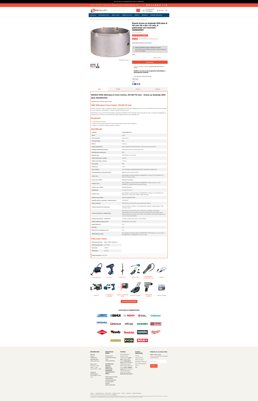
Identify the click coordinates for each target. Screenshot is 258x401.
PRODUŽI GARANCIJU (156, 15)
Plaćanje (118, 89)
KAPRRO (107, 383)
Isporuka (138, 89)
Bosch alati (135, 79)
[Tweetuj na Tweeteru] (135, 84)
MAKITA (111, 376)
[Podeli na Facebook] (133, 84)
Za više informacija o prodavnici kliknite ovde (142, 76)
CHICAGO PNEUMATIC (110, 380)
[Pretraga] (138, 10)
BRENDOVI (145, 15)
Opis (99, 89)
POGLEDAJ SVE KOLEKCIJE (129, 301)
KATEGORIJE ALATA (103, 15)
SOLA (106, 381)
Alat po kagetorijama (110, 360)
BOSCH (139, 32)
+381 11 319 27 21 (94, 361)
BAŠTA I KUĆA (116, 15)
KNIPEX (107, 385)
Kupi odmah (149, 62)
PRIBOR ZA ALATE (127, 15)
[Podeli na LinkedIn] (137, 84)
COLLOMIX (110, 381)
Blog (137, 5)
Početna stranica (109, 356)
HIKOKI (107, 378)
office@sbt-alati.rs (94, 359)
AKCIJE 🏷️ (93, 15)
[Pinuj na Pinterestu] (139, 84)
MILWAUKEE (112, 385)
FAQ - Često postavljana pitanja (129, 5)
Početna (92, 19)
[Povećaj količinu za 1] (144, 57)
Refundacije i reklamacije (116, 5)
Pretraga (92, 5)
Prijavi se (153, 366)
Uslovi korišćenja (98, 5)
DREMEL (137, 15)
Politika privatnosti (106, 5)
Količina (134, 54)
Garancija (157, 89)
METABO (115, 376)
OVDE (143, 51)
